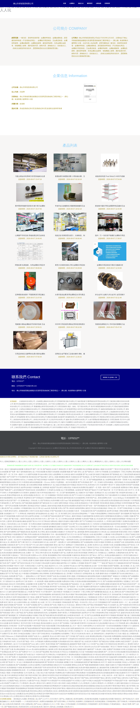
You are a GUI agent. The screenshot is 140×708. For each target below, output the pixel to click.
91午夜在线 (97, 654)
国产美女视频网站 (6, 579)
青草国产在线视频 (132, 485)
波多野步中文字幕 (88, 613)
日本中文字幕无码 (63, 558)
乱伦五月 (56, 623)
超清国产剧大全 (32, 521)
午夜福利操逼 (115, 704)
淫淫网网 (107, 542)
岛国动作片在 (10, 581)
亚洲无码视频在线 (56, 573)
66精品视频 (64, 584)
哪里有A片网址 (81, 605)
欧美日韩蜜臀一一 (18, 701)
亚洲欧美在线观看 (129, 521)
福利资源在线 (69, 498)
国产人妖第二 (9, 540)
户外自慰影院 (70, 479)
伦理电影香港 (87, 573)
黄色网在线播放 (74, 654)
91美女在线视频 (68, 511)
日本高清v (90, 657)
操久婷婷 (39, 545)
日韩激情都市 (93, 704)
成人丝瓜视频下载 (111, 493)
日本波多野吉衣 (90, 579)
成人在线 (6, 704)
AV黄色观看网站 (101, 513)
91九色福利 (112, 605)
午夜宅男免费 (94, 503)
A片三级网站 (72, 563)
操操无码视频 (9, 605)
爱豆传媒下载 (135, 647)
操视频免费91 (24, 511)
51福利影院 (63, 647)
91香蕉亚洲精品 (42, 579)
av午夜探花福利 (124, 597)
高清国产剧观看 (113, 566)
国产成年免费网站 (10, 532)
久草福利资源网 (37, 542)
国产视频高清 (112, 506)
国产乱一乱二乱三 (15, 560)
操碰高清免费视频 (118, 519)
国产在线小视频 (55, 605)
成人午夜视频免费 (25, 662)
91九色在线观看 (102, 623)
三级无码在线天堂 (77, 607)
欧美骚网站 (65, 633)
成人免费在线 (82, 558)
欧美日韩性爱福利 (111, 597)
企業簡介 (72, 3)
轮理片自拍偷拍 (65, 600)
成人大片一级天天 (76, 626)
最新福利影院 (39, 613)
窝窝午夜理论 (63, 613)
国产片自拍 (50, 547)
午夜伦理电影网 (116, 534)
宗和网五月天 (92, 553)
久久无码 (35, 652)
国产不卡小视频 (35, 571)
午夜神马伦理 (41, 654)
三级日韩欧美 (57, 592)
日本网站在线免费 (67, 519)
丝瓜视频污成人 (131, 649)
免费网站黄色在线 (70, 568)
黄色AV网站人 (120, 660)
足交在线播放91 (114, 472)
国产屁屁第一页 (72, 586)
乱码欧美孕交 (128, 547)
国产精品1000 (41, 607)
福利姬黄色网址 (44, 537)
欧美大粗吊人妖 (87, 633)
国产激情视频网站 (68, 493)
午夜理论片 (132, 654)
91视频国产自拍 (66, 524)
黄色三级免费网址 (20, 550)
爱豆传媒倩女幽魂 (19, 521)
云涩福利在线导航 (109, 540)
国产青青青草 (49, 662)
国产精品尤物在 (98, 550)
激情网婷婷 (8, 644)
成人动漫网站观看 (109, 479)
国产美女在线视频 (79, 524)
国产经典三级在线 (79, 547)
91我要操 (124, 576)
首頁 (64, 3)
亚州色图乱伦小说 (124, 537)
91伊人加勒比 (53, 579)
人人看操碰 (106, 534)
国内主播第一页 (35, 568)
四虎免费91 (23, 506)
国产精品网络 (44, 652)
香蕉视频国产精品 (100, 605)
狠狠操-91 (116, 576)
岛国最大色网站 (115, 641)
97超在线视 (107, 636)
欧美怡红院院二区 (133, 495)
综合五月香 (36, 508)
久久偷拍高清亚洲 (83, 568)
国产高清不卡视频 (96, 526)
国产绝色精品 (134, 563)
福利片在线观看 (76, 474)
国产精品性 (47, 469)
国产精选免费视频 (31, 628)
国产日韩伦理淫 (86, 670)
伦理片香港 (58, 649)
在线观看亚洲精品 (120, 545)
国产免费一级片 (14, 472)
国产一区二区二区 (82, 479)
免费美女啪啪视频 (46, 701)
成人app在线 (45, 508)
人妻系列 (9, 521)
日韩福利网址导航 (101, 613)
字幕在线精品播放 (80, 594)
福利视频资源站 (26, 472)
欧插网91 (79, 701)
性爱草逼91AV (94, 586)
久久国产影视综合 (44, 500)
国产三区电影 (71, 636)
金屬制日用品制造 (59, 448)
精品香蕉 (34, 532)
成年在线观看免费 (130, 667)
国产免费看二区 (60, 589)
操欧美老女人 (130, 573)
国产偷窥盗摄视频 (95, 479)
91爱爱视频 (108, 516)
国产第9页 (36, 592)
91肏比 (62, 636)
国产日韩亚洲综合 (44, 633)
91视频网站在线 (50, 498)
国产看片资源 (13, 519)
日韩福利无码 (73, 639)
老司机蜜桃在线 (41, 513)
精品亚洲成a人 (49, 631)
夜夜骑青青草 (13, 485)
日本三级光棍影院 (111, 495)
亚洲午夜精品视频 (19, 597)
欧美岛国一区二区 (116, 586)
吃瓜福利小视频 (68, 521)
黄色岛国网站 (103, 498)
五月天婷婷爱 (24, 571)
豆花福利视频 (54, 600)
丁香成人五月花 (66, 537)
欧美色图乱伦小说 (113, 571)
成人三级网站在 (110, 553)
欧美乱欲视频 (110, 555)
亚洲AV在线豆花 (91, 639)
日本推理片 (76, 592)
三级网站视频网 (125, 639)
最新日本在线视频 (114, 662)
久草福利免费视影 (17, 673)
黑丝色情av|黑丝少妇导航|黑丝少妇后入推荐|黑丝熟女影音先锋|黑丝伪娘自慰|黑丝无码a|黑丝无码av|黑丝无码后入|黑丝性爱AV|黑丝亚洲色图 (81, 691)
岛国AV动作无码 (22, 516)
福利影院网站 (80, 508)
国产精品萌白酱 (61, 631)
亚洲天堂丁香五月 (55, 571)
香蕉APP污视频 (90, 563)
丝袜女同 (12, 584)
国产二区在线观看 (75, 469)
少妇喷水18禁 (129, 586)
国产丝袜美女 (17, 503)
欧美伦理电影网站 (81, 513)
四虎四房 (81, 639)
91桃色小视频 (104, 665)
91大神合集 (102, 532)
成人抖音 (40, 660)
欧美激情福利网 (38, 662)
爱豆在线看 (94, 560)
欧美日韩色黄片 (125, 500)
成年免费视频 (97, 670)
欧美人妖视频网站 (50, 613)
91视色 (119, 540)
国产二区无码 (109, 652)
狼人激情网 (49, 649)
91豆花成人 (71, 605)
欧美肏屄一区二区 (80, 615)
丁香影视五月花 (103, 600)
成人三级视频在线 (90, 597)
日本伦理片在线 (64, 607)
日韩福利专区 (7, 641)
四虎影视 (106, 526)
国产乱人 (101, 555)
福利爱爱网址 (118, 581)
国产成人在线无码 (84, 641)
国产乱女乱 (86, 618)
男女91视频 (69, 594)
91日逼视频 (13, 618)
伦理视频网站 (34, 573)
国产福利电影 (67, 550)
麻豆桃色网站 (28, 667)
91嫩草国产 (90, 649)
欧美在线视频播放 (115, 626)
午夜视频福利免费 (80, 662)
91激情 (112, 665)
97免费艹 (130, 579)
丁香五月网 (38, 553)
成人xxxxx (94, 618)
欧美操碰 (136, 636)
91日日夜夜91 (24, 493)
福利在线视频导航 (107, 654)
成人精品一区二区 (53, 513)
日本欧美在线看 (18, 628)
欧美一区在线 (115, 526)
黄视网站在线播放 (39, 547)
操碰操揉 (92, 667)
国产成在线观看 (24, 618)
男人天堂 (88, 602)
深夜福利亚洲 (99, 633)
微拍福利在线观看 (16, 469)
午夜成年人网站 (100, 649)
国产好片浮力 (69, 534)
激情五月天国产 (63, 526)
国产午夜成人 (66, 516)
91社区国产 (108, 469)
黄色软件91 (85, 555)
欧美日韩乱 (62, 586)
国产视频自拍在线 (11, 707)
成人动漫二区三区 (44, 602)
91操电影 (77, 631)
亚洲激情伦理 (89, 701)
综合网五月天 (74, 526)
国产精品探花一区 (75, 584)
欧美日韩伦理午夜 (101, 657)
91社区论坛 (59, 568)
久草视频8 (80, 563)
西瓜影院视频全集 (132, 652)
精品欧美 (130, 657)
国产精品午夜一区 (106, 490)
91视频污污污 (127, 626)
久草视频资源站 (26, 508)
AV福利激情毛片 (62, 654)
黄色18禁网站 (44, 573)
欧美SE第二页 (16, 610)
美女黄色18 (8, 597)
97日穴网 (73, 558)
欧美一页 (25, 670)
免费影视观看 (55, 524)
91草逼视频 (59, 662)
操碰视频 (123, 526)
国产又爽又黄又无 (24, 542)
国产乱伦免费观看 (93, 615)
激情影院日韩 (79, 628)
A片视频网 (112, 573)
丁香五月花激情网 (10, 589)
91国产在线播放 (32, 605)
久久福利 (8, 592)
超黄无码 (8, 631)
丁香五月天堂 (118, 469)
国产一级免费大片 (60, 542)
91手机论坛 (64, 652)
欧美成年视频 (84, 667)
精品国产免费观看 (94, 558)
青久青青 (13, 633)
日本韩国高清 (82, 704)
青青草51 (83, 623)
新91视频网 (125, 513)
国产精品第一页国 (87, 571)
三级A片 (34, 633)
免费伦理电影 (55, 560)
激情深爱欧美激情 (93, 576)
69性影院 (60, 498)
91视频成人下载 (19, 579)
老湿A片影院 (10, 594)
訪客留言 (107, 3)
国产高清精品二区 (86, 477)
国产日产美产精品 (11, 573)
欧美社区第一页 (102, 626)
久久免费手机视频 (30, 474)
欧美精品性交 (84, 503)
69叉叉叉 (104, 662)
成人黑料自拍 (116, 592)
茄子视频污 (90, 493)
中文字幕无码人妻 (120, 490)
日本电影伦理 (127, 594)
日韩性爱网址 (20, 584)
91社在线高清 (98, 521)
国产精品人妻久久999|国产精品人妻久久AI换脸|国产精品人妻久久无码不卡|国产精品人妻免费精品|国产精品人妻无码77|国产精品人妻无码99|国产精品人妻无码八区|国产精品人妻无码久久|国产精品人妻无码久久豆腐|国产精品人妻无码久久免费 (69, 677)
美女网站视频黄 (19, 649)
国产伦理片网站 (60, 701)
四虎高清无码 (24, 707)
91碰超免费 (112, 657)
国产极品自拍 (104, 641)
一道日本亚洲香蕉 (70, 482)
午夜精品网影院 (16, 547)
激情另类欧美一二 (36, 610)
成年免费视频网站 (73, 542)
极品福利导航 (67, 649)
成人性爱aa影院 (103, 500)
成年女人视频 (53, 477)
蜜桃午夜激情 (45, 560)
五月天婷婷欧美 (133, 526)
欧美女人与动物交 (27, 479)
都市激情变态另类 (58, 594)
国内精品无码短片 (34, 506)
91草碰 (68, 532)
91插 (110, 623)
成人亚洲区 (88, 545)
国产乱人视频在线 (66, 699)
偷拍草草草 (105, 615)
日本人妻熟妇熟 (27, 704)
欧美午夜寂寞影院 (20, 558)
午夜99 (6, 618)
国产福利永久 (90, 472)
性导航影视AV (45, 534)
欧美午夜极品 (71, 485)
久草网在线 (22, 513)
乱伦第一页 (96, 566)
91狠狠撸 (35, 487)
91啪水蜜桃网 (98, 652)
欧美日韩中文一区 (23, 526)
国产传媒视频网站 (110, 610)
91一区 (83, 631)
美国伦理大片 (63, 469)
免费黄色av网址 (118, 618)
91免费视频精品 (98, 660)
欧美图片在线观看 (52, 472)
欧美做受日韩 (80, 506)
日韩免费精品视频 (80, 657)
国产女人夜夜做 (43, 605)
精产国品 (90, 605)
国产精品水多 (34, 647)
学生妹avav (73, 566)
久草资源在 (130, 589)
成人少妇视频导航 (125, 529)
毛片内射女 (26, 610)
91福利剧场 (45, 524)
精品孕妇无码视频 (6, 566)
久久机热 (136, 508)
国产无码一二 (21, 576)
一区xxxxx (46, 482)
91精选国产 (132, 568)
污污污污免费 (128, 600)
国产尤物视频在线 (62, 644)
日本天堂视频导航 (97, 495)
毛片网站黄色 (60, 670)
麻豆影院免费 (14, 647)
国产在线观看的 (21, 665)
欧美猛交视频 (56, 506)
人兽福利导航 (109, 633)
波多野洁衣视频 (112, 511)
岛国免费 (12, 576)
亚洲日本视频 (99, 542)
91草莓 (123, 649)
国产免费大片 (13, 657)
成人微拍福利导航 (102, 667)
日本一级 (100, 610)
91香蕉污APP (32, 620)
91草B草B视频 (127, 503)
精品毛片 (133, 597)
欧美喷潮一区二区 (121, 654)
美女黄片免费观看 (112, 639)
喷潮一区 (10, 586)
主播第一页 (30, 553)
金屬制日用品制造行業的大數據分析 (110, 265)
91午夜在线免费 (96, 568)
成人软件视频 (113, 560)
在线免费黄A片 (41, 490)
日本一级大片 (5, 469)
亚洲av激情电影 (13, 568)
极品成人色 (107, 592)
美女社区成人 (81, 610)
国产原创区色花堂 (28, 490)
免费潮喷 (78, 519)
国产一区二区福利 (96, 482)
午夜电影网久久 (5, 503)
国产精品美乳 (36, 529)
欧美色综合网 (111, 477)
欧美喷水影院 (99, 516)
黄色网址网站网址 (96, 636)
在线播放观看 (90, 589)
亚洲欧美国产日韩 (116, 667)
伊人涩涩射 (43, 555)
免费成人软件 (125, 571)
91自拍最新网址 (80, 498)
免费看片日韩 (68, 662)
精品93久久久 (54, 566)
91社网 (64, 571)
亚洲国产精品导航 (6, 487)
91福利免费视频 (47, 665)
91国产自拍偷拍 (122, 477)
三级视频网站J (53, 647)
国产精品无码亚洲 (126, 584)
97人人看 (75, 660)
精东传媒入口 (130, 493)
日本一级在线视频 (57, 534)
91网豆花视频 (36, 524)
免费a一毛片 (109, 550)
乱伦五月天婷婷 (46, 618)
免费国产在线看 (93, 594)
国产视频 (85, 665)
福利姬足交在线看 (20, 586)
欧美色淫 (17, 487)
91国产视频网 (84, 586)
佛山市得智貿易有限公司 (23, 4)
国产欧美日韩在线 (23, 563)
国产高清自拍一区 (44, 620)
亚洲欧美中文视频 (109, 670)
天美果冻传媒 (30, 566)
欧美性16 (96, 545)
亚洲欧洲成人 (25, 500)
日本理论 (70, 631)
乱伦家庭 (57, 490)
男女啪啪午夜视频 (92, 529)
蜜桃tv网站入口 (31, 576)
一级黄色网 (69, 540)
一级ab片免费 (126, 704)
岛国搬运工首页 (129, 581)
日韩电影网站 (111, 701)
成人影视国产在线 (117, 542)
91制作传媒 (126, 558)
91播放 (19, 667)
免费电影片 (70, 545)
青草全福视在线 (34, 534)
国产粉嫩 (123, 620)
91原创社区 (78, 573)
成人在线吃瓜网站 (20, 602)
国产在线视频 (108, 581)
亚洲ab (115, 529)
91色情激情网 (130, 498)
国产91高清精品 (83, 482)
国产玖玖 (15, 652)
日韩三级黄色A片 (18, 537)
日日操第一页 (26, 524)
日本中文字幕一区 (66, 657)
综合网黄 (81, 589)
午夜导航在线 (24, 568)
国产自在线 (121, 573)
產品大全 (81, 3)
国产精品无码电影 (40, 479)
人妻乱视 (3, 508)
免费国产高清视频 (113, 649)
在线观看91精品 (73, 667)
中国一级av (60, 704)
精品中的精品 (44, 511)
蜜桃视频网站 (92, 581)
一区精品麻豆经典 (86, 511)
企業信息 (98, 3)
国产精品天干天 (94, 490)
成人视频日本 (81, 493)
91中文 (99, 581)
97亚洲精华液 (23, 477)
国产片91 (32, 545)
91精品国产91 (98, 540)
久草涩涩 (125, 555)
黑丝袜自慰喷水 (46, 623)
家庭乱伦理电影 (115, 503)
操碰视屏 (35, 503)
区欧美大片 (68, 707)
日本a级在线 (11, 660)
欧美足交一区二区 (40, 495)
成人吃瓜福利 (99, 519)
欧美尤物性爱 (15, 704)
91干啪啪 (118, 665)
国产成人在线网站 (13, 508)
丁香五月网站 (86, 592)
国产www (31, 644)
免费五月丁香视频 (35, 589)
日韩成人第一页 (113, 508)
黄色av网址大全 (134, 506)
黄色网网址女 (77, 537)
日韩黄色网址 (44, 600)
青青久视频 (71, 576)
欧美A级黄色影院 (91, 600)
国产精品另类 (109, 660)
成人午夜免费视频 (67, 490)
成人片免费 (28, 592)
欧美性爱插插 (114, 500)
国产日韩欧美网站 (128, 592)
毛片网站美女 (51, 654)
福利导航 (63, 563)
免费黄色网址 (54, 639)
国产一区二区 (9, 474)
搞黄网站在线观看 (55, 581)
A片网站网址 (124, 631)
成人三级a (36, 673)
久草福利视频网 (13, 493)
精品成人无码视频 (18, 639)
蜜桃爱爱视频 (5, 482)
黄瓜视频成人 (77, 560)
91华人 (44, 519)
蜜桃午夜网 (122, 589)
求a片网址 (41, 532)
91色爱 (109, 618)
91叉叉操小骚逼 (120, 633)
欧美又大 (89, 524)
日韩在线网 (45, 563)
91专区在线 (133, 560)
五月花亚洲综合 (105, 547)
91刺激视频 (55, 657)
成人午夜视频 (24, 573)
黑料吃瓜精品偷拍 (91, 532)
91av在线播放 (116, 558)
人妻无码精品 (118, 482)
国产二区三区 (38, 469)
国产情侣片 (67, 660)
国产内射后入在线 (82, 636)
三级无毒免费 (75, 623)
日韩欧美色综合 (70, 610)
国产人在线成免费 (113, 487)
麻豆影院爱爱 (103, 560)
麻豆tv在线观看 (51, 532)
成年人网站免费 (30, 607)
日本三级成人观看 (32, 597)
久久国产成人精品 (41, 566)
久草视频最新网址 (89, 537)
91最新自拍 (76, 555)
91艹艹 (15, 513)
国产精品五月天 (111, 563)
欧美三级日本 (9, 602)
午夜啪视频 (89, 652)
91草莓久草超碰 (91, 500)
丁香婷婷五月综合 (92, 547)
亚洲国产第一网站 (44, 584)
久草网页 (123, 579)
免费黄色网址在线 (18, 553)
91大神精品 (122, 495)
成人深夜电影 (44, 487)
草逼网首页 (28, 498)
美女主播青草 (84, 526)
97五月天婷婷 (36, 563)
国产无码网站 (64, 623)
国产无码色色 (30, 579)
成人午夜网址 (32, 586)
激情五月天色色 (91, 508)
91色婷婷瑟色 (27, 540)
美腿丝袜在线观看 (58, 618)
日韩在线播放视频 (62, 626)
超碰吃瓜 (118, 555)
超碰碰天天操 (35, 493)
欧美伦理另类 (51, 667)
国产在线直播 (113, 602)
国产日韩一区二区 (54, 519)
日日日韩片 (54, 699)
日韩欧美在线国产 (113, 513)
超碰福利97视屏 (75, 644)
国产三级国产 (12, 563)
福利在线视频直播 (35, 482)
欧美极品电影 (102, 508)
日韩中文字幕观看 (101, 472)
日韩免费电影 (7, 534)
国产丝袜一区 (123, 506)
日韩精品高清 (72, 579)
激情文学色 (133, 631)
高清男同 (77, 670)
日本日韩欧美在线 (110, 644)
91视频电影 (52, 495)
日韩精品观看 (47, 540)
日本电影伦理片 (66, 560)
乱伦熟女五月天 (16, 482)
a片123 (95, 602)
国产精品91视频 (44, 628)
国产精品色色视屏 (54, 516)
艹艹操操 (91, 513)
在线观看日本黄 (31, 584)
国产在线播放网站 (87, 542)
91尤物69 (36, 560)
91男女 (60, 508)
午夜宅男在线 (124, 560)
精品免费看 (98, 534)
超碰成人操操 (46, 506)
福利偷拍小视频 (98, 469)
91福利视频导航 (88, 516)
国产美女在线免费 (20, 620)
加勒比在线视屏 (7, 620)
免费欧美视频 (105, 586)
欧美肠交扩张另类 (120, 550)
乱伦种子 (55, 469)
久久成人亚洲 (89, 607)
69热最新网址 (55, 628)
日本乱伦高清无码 (34, 657)
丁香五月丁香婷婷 (115, 647)
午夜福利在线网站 (128, 540)
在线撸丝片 (61, 532)
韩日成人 (66, 620)
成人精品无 (91, 631)
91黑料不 (95, 641)
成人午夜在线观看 (39, 472)
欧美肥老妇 (128, 618)
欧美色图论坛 (118, 516)
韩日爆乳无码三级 (67, 513)
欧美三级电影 (44, 639)
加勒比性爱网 (121, 485)
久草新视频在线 (81, 576)
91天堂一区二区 (83, 620)
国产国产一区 (15, 500)
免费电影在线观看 (106, 529)
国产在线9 (108, 519)
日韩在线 (34, 500)
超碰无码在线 (126, 613)
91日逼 (81, 652)
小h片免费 (44, 516)
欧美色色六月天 (94, 485)
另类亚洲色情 (104, 503)
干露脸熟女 (21, 660)
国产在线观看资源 (99, 511)
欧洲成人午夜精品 (24, 529)
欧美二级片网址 (5, 639)
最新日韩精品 (77, 516)
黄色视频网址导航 (54, 555)
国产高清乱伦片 (129, 699)
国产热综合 (131, 545)
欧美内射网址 (51, 558)
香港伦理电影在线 (13, 495)
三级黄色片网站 (72, 589)
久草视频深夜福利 (74, 613)
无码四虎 (96, 524)
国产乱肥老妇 (29, 613)
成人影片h (17, 540)
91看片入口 (86, 644)
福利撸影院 (53, 526)
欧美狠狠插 (62, 579)
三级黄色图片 (16, 631)
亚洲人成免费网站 (54, 474)
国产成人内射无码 (89, 474)
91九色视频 (86, 495)
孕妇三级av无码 (58, 610)
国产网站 (24, 534)
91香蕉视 (25, 482)
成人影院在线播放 (27, 495)
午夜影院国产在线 (38, 626)
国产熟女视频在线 (84, 566)
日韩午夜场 (56, 597)
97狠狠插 (112, 615)
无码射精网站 (58, 529)
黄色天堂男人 (13, 511)
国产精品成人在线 (86, 534)
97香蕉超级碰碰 (48, 589)
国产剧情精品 (114, 474)
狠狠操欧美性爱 (123, 563)
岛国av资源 (135, 558)
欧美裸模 (82, 487)
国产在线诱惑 (128, 628)
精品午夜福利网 (38, 631)
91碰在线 (75, 487)
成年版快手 (63, 639)
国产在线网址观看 (102, 584)
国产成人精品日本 (123, 607)
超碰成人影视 (12, 526)
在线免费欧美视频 (35, 485)
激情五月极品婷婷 (102, 474)
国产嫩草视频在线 (93, 662)
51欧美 (76, 511)
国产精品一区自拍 (78, 602)
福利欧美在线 (96, 628)
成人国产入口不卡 (42, 699)
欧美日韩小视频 (72, 641)
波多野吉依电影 (34, 516)
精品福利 (73, 620)
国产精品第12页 (45, 597)
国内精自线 (33, 477)
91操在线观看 (51, 626)
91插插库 (51, 479)
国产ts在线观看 (26, 626)
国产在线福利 (18, 654)
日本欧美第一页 (14, 626)
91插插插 (7, 610)
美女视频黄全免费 (74, 571)
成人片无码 (105, 628)
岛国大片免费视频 (57, 482)
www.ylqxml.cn (110, 377)
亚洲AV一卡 (31, 581)
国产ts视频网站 (133, 576)
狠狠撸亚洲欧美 (64, 477)
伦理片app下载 (65, 500)
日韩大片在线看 (101, 537)
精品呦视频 (23, 657)
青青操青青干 (127, 665)
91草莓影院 (135, 500)
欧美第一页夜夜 (121, 479)
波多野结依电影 (26, 487)
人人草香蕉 (108, 521)
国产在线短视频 (103, 647)
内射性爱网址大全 (89, 626)
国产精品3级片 (42, 477)
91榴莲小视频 (128, 516)
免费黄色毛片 (47, 485)
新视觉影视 (31, 558)
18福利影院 (31, 513)
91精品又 (126, 647)
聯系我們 (89, 3)
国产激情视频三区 (11, 615)
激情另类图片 (117, 521)
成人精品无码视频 (59, 485)
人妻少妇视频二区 (125, 566)
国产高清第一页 (19, 605)
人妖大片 (15, 644)
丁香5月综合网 (24, 555)
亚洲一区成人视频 (54, 550)
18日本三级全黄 (84, 647)
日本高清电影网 (80, 529)
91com (64, 605)
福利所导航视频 (18, 592)
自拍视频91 (8, 513)
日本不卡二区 (132, 490)
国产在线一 (89, 506)
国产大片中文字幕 (22, 545)
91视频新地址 (74, 652)
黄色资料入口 (122, 644)
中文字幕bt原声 (46, 592)
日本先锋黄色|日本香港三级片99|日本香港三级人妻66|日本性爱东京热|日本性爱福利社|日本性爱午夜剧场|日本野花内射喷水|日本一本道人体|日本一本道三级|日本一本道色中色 (70, 675)
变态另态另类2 (26, 623)
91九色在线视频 (52, 607)
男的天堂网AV (87, 550)
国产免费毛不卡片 (25, 652)
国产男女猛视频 (132, 620)
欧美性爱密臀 (58, 615)
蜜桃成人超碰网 (134, 670)
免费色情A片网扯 (68, 581)
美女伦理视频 (87, 469)
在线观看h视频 (64, 472)
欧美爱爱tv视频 (22, 589)
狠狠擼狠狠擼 (94, 665)
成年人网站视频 (131, 623)
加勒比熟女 (67, 487)
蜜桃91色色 (104, 573)
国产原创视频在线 (100, 506)
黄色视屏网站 (9, 558)
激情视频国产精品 (78, 500)
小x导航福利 (39, 641)
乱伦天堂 (93, 647)
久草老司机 (71, 701)
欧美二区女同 (17, 641)
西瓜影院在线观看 (68, 506)
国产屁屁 (84, 490)
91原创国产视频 (87, 519)
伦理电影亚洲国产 (31, 537)
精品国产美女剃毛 (56, 487)
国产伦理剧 (6, 607)
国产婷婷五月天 (105, 594)
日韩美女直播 (27, 560)
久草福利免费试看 (20, 636)
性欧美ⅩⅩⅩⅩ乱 (82, 485)
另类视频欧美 (103, 602)
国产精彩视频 (27, 503)
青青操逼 (31, 699)
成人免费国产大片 (89, 584)
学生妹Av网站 (43, 474)
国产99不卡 (55, 584)
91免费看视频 (27, 631)
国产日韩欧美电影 (126, 508)
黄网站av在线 (76, 665)
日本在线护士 (9, 550)
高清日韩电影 (51, 644)
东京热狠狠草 (37, 540)
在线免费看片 (91, 610)
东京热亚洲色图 (122, 670)
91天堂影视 (23, 644)
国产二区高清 (103, 620)
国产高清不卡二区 (12, 662)
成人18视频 (130, 633)
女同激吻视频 (105, 524)
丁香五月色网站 (126, 472)
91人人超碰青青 (43, 636)
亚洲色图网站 (122, 657)
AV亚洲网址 (67, 547)
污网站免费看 (123, 511)
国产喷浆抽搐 (5, 613)
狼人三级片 (69, 670)
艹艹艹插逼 (101, 563)
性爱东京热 (47, 553)
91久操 (77, 534)
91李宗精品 (36, 623)
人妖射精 (78, 490)
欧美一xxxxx (112, 498)
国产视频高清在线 (23, 532)
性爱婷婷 (86, 560)
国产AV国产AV (12, 477)
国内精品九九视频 (20, 699)
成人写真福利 (41, 558)
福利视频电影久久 (116, 600)
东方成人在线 (48, 542)
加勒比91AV (57, 665)
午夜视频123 (67, 592)
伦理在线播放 (108, 482)
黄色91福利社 (131, 660)
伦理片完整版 (27, 547)
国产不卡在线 (77, 495)
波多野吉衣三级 (21, 581)
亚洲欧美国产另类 (39, 667)
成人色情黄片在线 (106, 545)
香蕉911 (132, 477)
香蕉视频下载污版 (123, 615)
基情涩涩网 (6, 555)
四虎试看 (54, 508)
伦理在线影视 (79, 597)
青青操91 (132, 662)
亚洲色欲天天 (100, 493)
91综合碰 (77, 618)
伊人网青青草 (12, 542)
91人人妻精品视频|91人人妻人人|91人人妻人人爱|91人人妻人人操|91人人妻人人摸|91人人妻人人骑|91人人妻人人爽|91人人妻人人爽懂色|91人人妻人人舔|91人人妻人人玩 (62, 461)
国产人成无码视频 (15, 490)
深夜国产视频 (46, 657)
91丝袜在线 (91, 623)
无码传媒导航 (116, 594)
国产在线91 (59, 547)
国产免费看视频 (97, 592)
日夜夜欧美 (11, 545)
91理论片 (101, 597)
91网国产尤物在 (48, 670)
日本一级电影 (115, 579)
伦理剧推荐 (112, 607)
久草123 (88, 628)
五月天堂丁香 (24, 647)
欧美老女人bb (15, 524)
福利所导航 (43, 647)
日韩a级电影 (93, 620)
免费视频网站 (117, 636)
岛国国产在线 (32, 636)
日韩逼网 (121, 493)
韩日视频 (103, 566)
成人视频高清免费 (66, 597)
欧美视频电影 (12, 667)
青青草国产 (54, 586)
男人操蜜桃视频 (47, 529)
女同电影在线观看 (35, 670)
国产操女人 (93, 555)
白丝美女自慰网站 (34, 665)
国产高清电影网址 (47, 568)
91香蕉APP (28, 469)
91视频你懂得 (48, 545)
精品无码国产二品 (127, 641)
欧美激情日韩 (114, 584)
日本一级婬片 (19, 474)
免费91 (76, 521)
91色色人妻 (77, 540)
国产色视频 (48, 610)
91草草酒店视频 (46, 493)
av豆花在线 (34, 707)
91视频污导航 (37, 615)
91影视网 (103, 485)
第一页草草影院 (57, 620)
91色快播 (44, 526)
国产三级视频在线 (85, 660)
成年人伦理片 (40, 644)
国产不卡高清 (106, 558)
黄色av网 (80, 579)
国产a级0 (74, 472)
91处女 (4, 542)
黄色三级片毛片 (59, 545)
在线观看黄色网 (31, 660)
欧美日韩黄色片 (14, 623)
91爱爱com (35, 555)
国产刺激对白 (62, 667)
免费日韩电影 (63, 503)
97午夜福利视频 (9, 516)
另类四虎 (59, 495)
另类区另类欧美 (100, 571)
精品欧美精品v (127, 636)
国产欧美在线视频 (99, 477)
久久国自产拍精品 (129, 534)
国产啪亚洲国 (48, 615)
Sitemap (108, 448)
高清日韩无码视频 (80, 553)
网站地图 (127, 461)
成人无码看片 (68, 573)
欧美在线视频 (7, 553)
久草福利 (50, 490)
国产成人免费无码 (67, 553)
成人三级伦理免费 (126, 474)
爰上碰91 (47, 660)
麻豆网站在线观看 (121, 568)
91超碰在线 (103, 699)
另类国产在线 (51, 576)
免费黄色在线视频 (50, 641)
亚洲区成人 (102, 639)
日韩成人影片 (77, 550)
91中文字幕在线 (44, 521)
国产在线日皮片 (29, 654)
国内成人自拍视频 (57, 707)
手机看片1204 (36, 526)
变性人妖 (81, 472)
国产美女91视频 (57, 660)
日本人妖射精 (64, 566)
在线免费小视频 (42, 581)
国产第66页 (42, 576)
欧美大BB (3, 529)
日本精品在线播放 (24, 633)
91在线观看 (67, 665)
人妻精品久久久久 (48, 704)
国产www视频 (114, 620)
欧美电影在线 (100, 589)
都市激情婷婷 (87, 540)
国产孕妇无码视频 (6, 654)
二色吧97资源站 (25, 519)
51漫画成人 (15, 555)
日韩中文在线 (34, 511)
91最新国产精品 (58, 540)
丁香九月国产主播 (6, 649)
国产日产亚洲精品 (86, 521)
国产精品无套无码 (17, 607)
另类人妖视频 (10, 600)
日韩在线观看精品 (102, 579)
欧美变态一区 (128, 469)
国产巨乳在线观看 (11, 506)
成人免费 (96, 573)
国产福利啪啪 (12, 529)
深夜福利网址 (130, 542)
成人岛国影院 (32, 602)
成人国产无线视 (122, 605)
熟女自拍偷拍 (61, 576)
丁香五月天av (73, 647)
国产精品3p (70, 618)
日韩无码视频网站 (45, 594)
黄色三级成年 (13, 571)
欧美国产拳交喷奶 (127, 524)
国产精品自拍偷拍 (21, 594)
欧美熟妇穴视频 (21, 600)
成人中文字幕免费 (118, 623)
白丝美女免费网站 (13, 479)
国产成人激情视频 (77, 532)
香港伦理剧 (123, 532)
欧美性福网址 (79, 699)
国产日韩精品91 (38, 498)
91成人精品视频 (134, 479)
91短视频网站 (56, 633)
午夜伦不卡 (111, 485)
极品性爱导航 (115, 524)
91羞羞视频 (16, 534)
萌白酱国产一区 (92, 487)
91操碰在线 (75, 477)
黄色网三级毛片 (133, 644)
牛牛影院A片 (33, 594)
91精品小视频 (5, 673)
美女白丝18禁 (55, 636)
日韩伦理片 (102, 618)
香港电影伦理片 (33, 550)
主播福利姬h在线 (122, 553)
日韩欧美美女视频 (77, 600)
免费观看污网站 (123, 610)
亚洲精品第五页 (108, 568)
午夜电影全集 (130, 519)
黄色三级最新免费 (79, 649)
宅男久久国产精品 (16, 613)
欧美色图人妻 (24, 485)
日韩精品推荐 (66, 602)
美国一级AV (102, 487)
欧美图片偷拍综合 (115, 699)
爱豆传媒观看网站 (6, 498)
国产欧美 (8, 537)
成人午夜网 (4, 511)
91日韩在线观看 (120, 652)
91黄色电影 (43, 550)
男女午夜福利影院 (32, 639)
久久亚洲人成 (113, 537)
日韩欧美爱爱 (79, 545)
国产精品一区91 (28, 641)
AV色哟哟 (44, 571)
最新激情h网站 (134, 610)
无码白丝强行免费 (67, 628)
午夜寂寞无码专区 (32, 701)
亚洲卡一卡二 (123, 602)
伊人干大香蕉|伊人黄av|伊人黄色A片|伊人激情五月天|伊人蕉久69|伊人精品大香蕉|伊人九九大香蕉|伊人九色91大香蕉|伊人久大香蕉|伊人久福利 (68, 683)
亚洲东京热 (67, 495)
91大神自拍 (66, 474)
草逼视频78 (56, 553)
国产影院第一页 (117, 547)
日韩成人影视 (74, 503)
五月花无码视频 (43, 586)
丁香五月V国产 (32, 600)
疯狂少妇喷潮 (68, 615)
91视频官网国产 (107, 576)
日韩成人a (125, 662)
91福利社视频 (55, 563)
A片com (28, 649)
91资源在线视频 (81, 581)
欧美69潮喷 (55, 500)
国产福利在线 (44, 503)
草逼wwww (9, 636)
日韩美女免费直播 (112, 631)
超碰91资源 (4, 560)
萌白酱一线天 (35, 618)
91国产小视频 (100, 631)
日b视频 (101, 553)
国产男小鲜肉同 (69, 508)
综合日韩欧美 (18, 498)
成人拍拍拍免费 (113, 532)
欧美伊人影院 (55, 537)
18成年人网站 (69, 529)
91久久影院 (54, 503)
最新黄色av (4, 647)
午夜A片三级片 (19, 566)
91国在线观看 (66, 555)
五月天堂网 (28, 673)
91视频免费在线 (86, 654)
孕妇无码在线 (54, 652)
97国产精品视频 (55, 511)
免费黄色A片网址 (127, 487)
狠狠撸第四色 (17, 670)
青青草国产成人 (92, 498)
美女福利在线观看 (38, 649)
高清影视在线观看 (91, 699)
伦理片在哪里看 (111, 589)
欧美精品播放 (100, 701)
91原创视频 (62, 641)
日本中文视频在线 (101, 607)
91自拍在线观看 (129, 482)
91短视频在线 (10, 665)
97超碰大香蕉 (60, 479)
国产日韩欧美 (122, 701)
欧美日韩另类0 (36, 519)
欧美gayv (121, 498)
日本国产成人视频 (97, 644)
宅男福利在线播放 (25, 615)
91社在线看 (4, 623)
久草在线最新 (56, 602)
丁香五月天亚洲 (75, 633)
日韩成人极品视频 (116, 628)
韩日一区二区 (57, 493)
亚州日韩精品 (104, 704)
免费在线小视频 (56, 521)
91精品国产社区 (114, 613)
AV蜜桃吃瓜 (8, 628)
